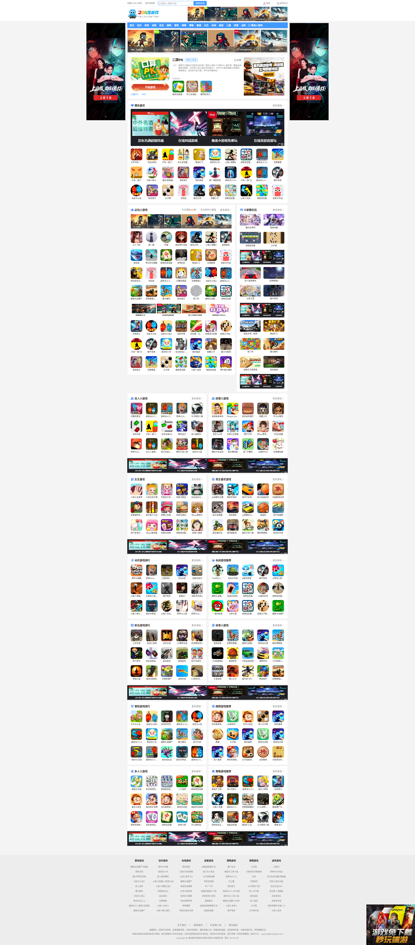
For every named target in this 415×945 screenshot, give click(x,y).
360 (144, 94)
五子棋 (254, 867)
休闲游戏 (186, 860)
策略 (191, 25)
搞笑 (169, 25)
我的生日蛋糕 (186, 896)
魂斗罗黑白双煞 (139, 876)
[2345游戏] (143, 14)
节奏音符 (254, 881)
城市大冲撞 (163, 867)
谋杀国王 (231, 886)
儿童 (228, 25)
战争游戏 (276, 860)
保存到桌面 (150, 3)
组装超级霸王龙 (209, 867)
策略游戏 (231, 860)
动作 (139, 25)
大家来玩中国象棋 (254, 872)
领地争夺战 (276, 901)
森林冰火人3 (231, 876)
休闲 (214, 25)
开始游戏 (150, 87)
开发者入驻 (215, 925)
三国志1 (276, 867)
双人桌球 (254, 901)
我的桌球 (254, 896)
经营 (236, 25)
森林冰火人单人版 (231, 896)
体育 (146, 25)
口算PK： (135, 94)
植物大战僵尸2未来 (231, 901)
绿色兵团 (139, 872)
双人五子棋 (254, 891)
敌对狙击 (163, 896)
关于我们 (181, 925)
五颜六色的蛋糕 (186, 872)
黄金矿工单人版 (231, 872)
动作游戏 (163, 860)
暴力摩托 (139, 891)
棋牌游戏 (253, 860)
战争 (243, 25)
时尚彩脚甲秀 (186, 901)
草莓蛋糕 (186, 906)
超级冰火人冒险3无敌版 (139, 906)
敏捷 (199, 25)
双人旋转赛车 (163, 876)
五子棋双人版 (254, 886)
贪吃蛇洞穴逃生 (209, 896)
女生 (206, 25)
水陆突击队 (276, 896)
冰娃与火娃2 (139, 896)
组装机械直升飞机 (209, 891)
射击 (161, 25)
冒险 (176, 25)
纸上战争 (139, 886)
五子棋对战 (254, 911)
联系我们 (198, 925)
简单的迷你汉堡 (186, 911)
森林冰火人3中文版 (231, 891)
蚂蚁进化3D (163, 891)
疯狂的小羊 (163, 872)
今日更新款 (189, 209)
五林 (254, 876)
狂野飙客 (163, 901)
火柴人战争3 (231, 906)
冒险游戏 (139, 860)
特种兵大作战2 (276, 872)
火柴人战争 (276, 911)
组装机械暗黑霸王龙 (209, 906)
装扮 (221, 25)
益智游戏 (208, 860)
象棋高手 (209, 901)
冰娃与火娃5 (139, 881)
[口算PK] (150, 68)
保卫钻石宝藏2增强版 (276, 876)
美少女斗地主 (209, 872)
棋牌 (184, 25)
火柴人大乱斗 (163, 906)
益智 (154, 25)
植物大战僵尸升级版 (139, 867)
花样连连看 (209, 881)
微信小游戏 (257, 25)
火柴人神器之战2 (163, 886)
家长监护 (233, 925)
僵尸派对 (231, 867)
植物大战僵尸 (139, 911)
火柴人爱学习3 (186, 876)
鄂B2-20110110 (232, 938)
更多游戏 (277, 105)
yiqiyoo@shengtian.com (272, 934)
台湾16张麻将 (186, 891)
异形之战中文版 (276, 881)
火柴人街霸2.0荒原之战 (163, 881)
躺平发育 (231, 911)
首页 (132, 25)
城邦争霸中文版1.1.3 (276, 906)
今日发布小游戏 (208, 209)
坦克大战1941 (276, 886)
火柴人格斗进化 (163, 911)
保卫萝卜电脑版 (276, 891)
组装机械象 (209, 911)
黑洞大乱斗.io (139, 901)
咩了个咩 (209, 886)
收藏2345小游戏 (134, 3)
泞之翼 (231, 881)
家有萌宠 (186, 867)
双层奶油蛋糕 (186, 886)
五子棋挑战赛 (209, 876)
